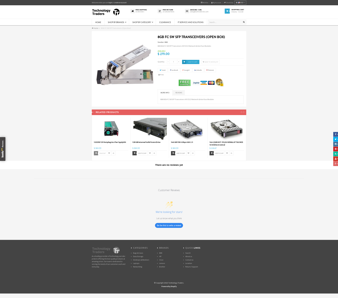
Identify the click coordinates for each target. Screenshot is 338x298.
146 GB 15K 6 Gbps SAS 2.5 (182, 142)
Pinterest (210, 70)
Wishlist (205, 3)
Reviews (178, 93)
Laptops (136, 263)
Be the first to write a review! (169, 225)
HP (160, 256)
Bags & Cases (138, 253)
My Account (216, 3)
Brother (162, 267)
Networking (137, 267)
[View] (113, 153)
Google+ (187, 70)
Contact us (189, 260)
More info (165, 93)
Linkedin (199, 70)
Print (162, 75)
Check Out (229, 3)
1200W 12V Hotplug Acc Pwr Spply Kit (110, 142)
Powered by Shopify (169, 286)
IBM (166, 42)
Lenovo (162, 263)
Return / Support (191, 267)
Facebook (174, 70)
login (110, 3)
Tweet (163, 70)
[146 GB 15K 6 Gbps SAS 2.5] (188, 129)
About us (188, 256)
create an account (120, 3)
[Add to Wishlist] (109, 153)
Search (188, 253)
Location (188, 263)
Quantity (161, 62)
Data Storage (138, 256)
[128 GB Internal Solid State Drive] (149, 129)
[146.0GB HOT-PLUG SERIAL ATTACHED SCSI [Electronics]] (227, 129)
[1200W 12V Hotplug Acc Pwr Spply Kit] (111, 129)
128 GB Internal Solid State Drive (146, 142)
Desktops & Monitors (141, 260)
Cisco (161, 260)
